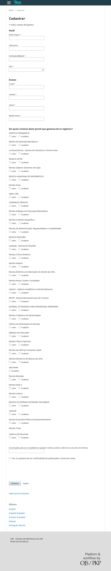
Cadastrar (15, 483)
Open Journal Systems (19, 493)
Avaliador (25, 136)
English (12, 509)
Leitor (13, 136)
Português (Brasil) (17, 525)
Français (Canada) (17, 517)
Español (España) (17, 513)
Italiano (12, 521)
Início (11, 10)
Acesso (26, 483)
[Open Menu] (9, 2)
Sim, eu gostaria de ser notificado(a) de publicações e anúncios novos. (43, 458)
